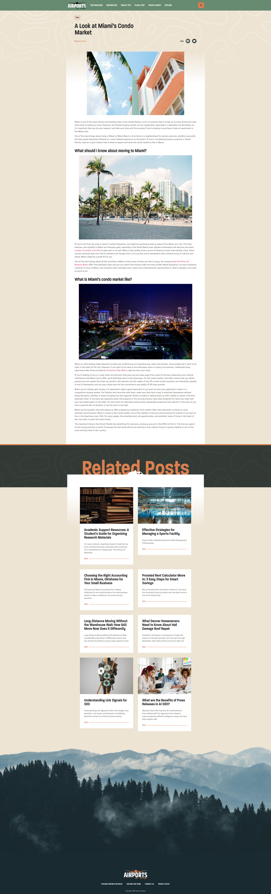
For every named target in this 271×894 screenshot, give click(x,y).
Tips (77, 17)
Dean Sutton (81, 41)
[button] (188, 41)
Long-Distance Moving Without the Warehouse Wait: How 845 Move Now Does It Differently (105, 625)
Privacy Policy (164, 884)
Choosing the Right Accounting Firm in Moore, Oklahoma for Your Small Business (105, 579)
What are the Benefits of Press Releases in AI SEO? (163, 702)
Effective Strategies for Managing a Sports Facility (161, 531)
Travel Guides (154, 5)
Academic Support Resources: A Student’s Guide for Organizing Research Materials (106, 533)
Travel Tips (126, 5)
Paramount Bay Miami (117, 370)
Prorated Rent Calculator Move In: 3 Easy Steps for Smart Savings (163, 579)
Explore (168, 5)
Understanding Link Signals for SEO (105, 702)
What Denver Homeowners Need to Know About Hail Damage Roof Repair (160, 625)
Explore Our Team (134, 884)
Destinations (96, 5)
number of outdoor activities (88, 250)
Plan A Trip (140, 5)
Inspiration (111, 5)
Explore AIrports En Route (111, 884)
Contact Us (149, 884)
